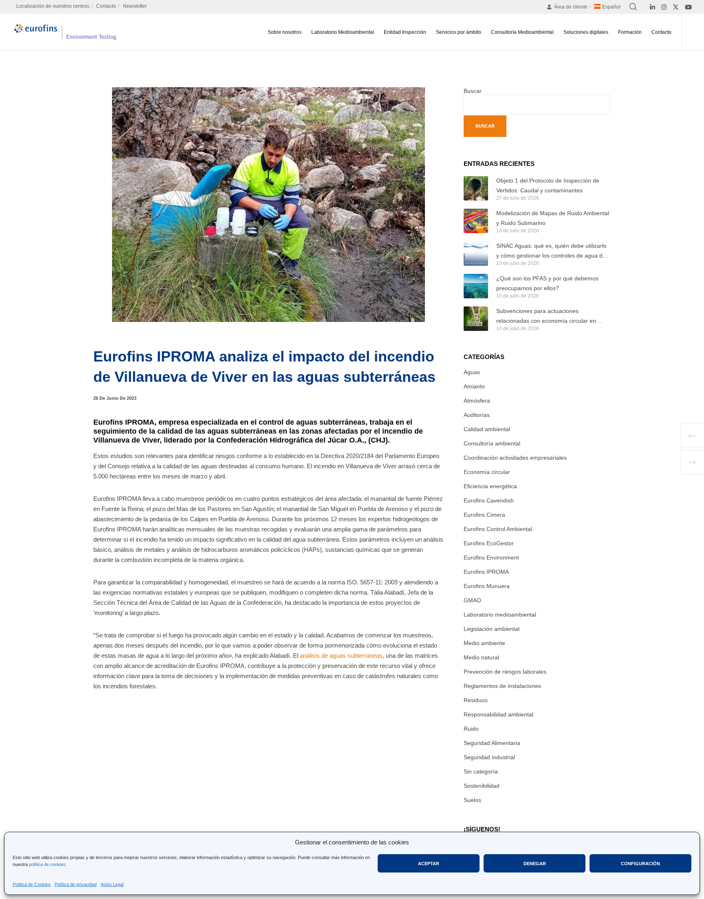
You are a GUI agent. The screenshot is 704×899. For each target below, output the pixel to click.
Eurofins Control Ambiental (498, 529)
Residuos (476, 700)
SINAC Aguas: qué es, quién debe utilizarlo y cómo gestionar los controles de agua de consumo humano (551, 251)
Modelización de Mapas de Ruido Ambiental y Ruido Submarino (552, 218)
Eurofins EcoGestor (489, 543)
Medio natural (481, 657)
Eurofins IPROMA (486, 571)
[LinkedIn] (652, 7)
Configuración (640, 863)
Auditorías (477, 415)
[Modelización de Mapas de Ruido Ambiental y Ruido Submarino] (476, 221)
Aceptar (428, 863)
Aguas (472, 372)
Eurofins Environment (491, 557)
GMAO (472, 600)
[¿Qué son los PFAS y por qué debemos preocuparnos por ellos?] (476, 286)
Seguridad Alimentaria (492, 743)
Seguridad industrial (489, 757)
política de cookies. (48, 864)
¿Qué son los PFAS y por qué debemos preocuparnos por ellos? (547, 283)
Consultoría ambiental (492, 443)
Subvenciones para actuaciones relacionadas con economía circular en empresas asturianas (546, 317)
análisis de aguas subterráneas (341, 655)
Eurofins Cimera (484, 514)
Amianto (474, 386)
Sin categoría (481, 771)
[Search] (633, 7)
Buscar (473, 91)
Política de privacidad (76, 884)
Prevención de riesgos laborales (505, 671)
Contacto (106, 6)
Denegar (535, 863)
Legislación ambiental (491, 629)
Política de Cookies (32, 884)
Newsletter (135, 6)
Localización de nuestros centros (52, 6)
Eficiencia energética (490, 486)
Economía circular (487, 472)
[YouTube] (688, 7)
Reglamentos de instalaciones (502, 686)
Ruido (471, 728)
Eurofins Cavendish (489, 500)
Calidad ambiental (487, 429)
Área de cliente (570, 7)
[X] (676, 7)
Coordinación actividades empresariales (515, 457)
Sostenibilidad (481, 785)
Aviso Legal (112, 884)
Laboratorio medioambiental (500, 614)
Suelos (472, 800)
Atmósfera (477, 400)
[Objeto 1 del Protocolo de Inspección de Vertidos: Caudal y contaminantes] (476, 188)
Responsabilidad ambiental (498, 714)
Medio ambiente (484, 643)
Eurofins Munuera (487, 586)
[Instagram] (664, 7)
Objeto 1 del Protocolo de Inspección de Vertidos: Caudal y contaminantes (547, 185)
